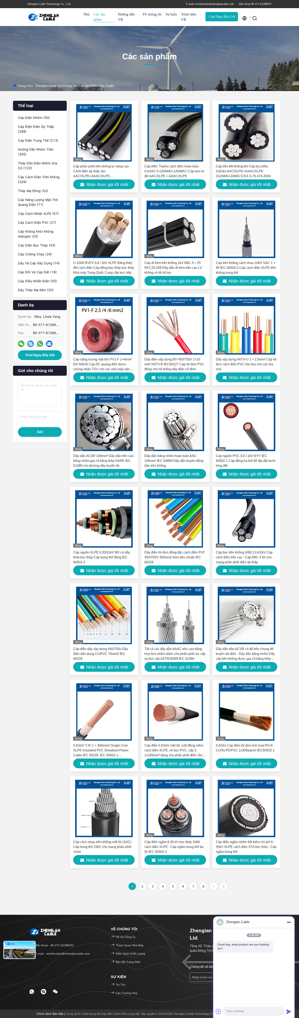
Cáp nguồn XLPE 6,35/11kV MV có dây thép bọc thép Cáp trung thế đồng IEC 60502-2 (101, 557)
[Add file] (218, 1011)
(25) (35, 233)
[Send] (289, 1011)
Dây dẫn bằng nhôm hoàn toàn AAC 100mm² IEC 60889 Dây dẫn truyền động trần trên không (173, 460)
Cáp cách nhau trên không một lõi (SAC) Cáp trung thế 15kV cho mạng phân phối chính (102, 846)
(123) (37, 165)
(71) (38, 202)
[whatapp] (40, 344)
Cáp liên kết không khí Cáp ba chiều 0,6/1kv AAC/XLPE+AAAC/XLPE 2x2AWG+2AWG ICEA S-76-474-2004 (243, 171)
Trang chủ (25, 85)
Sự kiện (171, 14)
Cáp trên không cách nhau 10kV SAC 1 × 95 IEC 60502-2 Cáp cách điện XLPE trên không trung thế (246, 267)
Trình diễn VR (188, 17)
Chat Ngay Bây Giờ (222, 16)
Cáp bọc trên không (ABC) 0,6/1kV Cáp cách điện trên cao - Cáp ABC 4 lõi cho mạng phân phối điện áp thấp (244, 557)
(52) (33, 191)
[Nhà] (43, 17)
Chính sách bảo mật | (51, 1013)
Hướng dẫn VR (126, 17)
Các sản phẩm (99, 17)
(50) (34, 118)
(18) (37, 272)
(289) (36, 129)
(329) (39, 179)
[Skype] (30, 344)
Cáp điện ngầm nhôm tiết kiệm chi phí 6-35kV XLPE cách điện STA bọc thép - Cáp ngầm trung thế (246, 846)
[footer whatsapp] (32, 992)
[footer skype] (43, 992)
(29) (35, 254)
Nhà (86, 14)
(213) (38, 140)
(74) (39, 263)
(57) (38, 214)
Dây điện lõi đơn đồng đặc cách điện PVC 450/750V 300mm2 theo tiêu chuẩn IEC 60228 (174, 557)
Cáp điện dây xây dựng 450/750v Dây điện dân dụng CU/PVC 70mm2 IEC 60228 (100, 653)
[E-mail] (49, 344)
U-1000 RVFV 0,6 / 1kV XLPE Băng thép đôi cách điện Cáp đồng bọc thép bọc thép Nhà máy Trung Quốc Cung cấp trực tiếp (103, 267)
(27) (37, 222)
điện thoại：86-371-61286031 (54, 945)
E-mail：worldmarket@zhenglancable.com (62, 953)
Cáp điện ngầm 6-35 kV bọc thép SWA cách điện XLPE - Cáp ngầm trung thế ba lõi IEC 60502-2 (173, 846)
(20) (35, 290)
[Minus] (288, 922)
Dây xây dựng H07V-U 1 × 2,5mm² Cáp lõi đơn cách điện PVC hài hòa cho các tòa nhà (246, 364)
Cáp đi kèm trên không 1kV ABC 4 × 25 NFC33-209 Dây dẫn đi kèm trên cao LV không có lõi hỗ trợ (173, 267)
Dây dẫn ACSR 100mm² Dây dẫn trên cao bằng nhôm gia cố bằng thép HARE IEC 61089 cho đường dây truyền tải (103, 460)
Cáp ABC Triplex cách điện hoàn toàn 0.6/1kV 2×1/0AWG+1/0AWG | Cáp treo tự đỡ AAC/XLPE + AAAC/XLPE (174, 171)
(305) (35, 151)
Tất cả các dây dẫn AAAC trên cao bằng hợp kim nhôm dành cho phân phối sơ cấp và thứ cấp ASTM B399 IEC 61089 (174, 653)
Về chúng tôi (152, 14)
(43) (36, 245)
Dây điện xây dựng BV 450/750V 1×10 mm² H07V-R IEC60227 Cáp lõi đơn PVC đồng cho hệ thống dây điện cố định (174, 364)
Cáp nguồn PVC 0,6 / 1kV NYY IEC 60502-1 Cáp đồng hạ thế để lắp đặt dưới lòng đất (246, 460)
